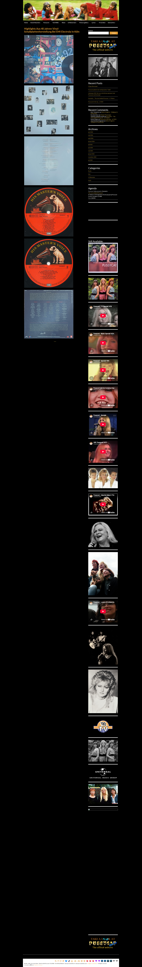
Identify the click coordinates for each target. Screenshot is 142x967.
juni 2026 (90, 132)
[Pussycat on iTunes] (87, 961)
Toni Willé (55, 22)
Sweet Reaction (35, 22)
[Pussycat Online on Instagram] (60, 961)
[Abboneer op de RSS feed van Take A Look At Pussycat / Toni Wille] (56, 961)
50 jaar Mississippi (92, 86)
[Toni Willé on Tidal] (117, 961)
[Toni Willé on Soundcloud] (78, 961)
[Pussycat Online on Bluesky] (66, 961)
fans (89, 174)
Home (26, 22)
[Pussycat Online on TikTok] (69, 961)
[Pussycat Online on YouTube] (72, 961)
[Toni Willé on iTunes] (93, 961)
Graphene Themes (38, 965)
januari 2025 (91, 154)
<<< (55, 341)
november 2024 (92, 157)
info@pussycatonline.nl (92, 963)
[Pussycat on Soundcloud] (75, 961)
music (89, 180)
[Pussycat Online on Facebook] (58, 961)
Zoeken (90, 30)
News (63, 22)
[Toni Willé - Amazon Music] (105, 961)
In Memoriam (72, 22)
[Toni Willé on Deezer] (99, 961)
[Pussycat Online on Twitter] (63, 961)
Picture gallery (84, 22)
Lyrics (94, 22)
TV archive (102, 22)
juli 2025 (90, 144)
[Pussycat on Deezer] (96, 961)
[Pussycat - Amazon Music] (102, 961)
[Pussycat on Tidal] (114, 961)
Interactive (111, 22)
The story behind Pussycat (95, 193)
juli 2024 (90, 160)
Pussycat (46, 22)
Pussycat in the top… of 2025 (95, 101)
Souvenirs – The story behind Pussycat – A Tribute (101, 98)
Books (89, 171)
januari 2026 (91, 141)
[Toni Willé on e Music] (111, 961)
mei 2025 (90, 150)
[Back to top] (138, 963)
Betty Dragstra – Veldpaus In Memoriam (104, 112)
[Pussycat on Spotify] (82, 961)
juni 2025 (90, 147)
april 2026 (90, 138)
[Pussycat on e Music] (108, 961)
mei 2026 (90, 135)
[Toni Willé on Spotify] (84, 961)
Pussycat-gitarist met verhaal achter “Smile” (99, 89)
